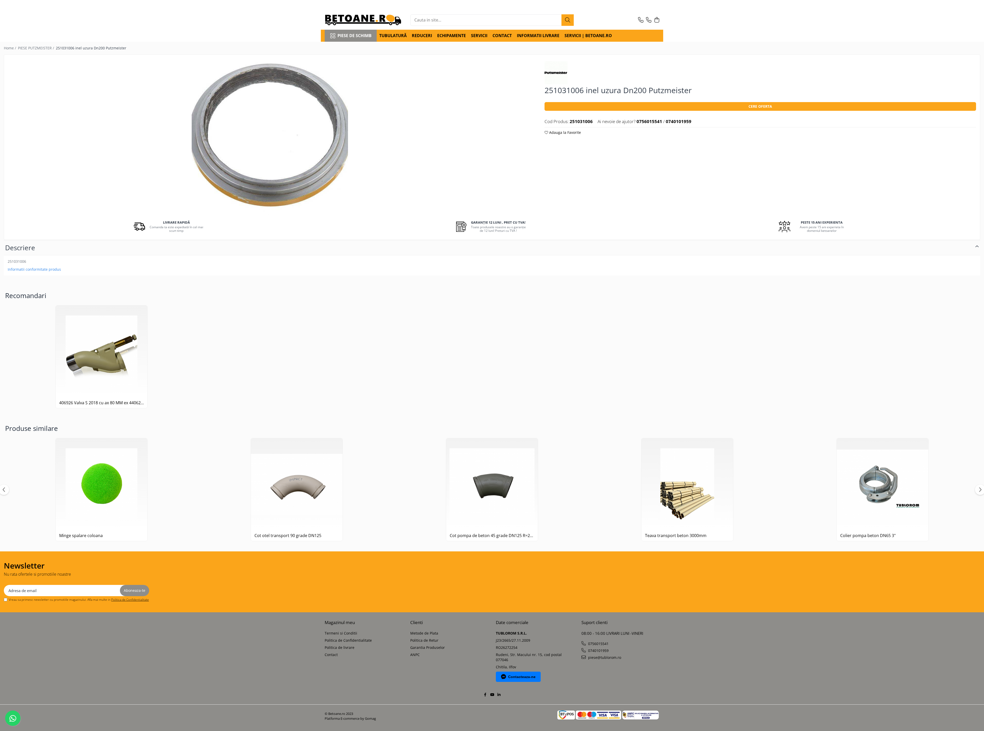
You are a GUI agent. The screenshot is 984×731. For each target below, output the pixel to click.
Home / (10, 48)
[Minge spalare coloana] (101, 484)
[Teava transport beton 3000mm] (687, 484)
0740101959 (598, 650)
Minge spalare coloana (81, 535)
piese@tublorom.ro (604, 657)
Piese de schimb (354, 35)
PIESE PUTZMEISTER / (36, 48)
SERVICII (479, 35)
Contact (331, 654)
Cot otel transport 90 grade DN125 (287, 535)
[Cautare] (567, 20)
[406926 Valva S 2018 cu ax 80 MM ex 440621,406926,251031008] (101, 351)
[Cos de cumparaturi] (656, 20)
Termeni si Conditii (341, 633)
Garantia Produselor (427, 647)
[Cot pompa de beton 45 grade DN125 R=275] (492, 484)
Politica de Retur (424, 640)
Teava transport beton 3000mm (675, 535)
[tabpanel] (270, 137)
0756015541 (598, 643)
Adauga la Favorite (564, 132)
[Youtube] (492, 694)
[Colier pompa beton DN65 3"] (882, 484)
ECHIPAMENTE (451, 35)
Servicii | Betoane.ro (588, 35)
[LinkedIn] (499, 694)
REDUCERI (422, 35)
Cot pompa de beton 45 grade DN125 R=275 (492, 535)
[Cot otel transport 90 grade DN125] (297, 484)
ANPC (415, 654)
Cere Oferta (760, 106)
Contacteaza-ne (522, 677)
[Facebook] (485, 694)
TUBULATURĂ (393, 35)
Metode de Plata (424, 633)
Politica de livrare (339, 647)
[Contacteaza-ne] (640, 20)
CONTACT (502, 35)
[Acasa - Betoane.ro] (363, 20)
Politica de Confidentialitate (130, 599)
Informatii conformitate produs (34, 269)
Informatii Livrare (538, 35)
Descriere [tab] (20, 247)
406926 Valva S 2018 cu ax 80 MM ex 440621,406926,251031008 (101, 403)
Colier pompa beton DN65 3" (868, 535)
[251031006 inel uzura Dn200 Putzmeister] (270, 137)
